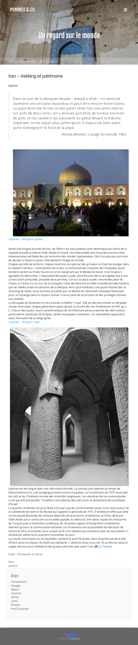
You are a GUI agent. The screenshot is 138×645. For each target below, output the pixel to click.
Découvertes (27, 61)
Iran (40, 61)
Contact (75, 638)
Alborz (15, 589)
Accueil (12, 61)
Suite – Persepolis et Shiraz (25, 554)
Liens (14, 601)
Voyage (15, 585)
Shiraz (15, 597)
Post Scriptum (20, 609)
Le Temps (104, 546)
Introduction (19, 582)
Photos (15, 605)
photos (13, 566)
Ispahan (50, 61)
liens (11, 562)
